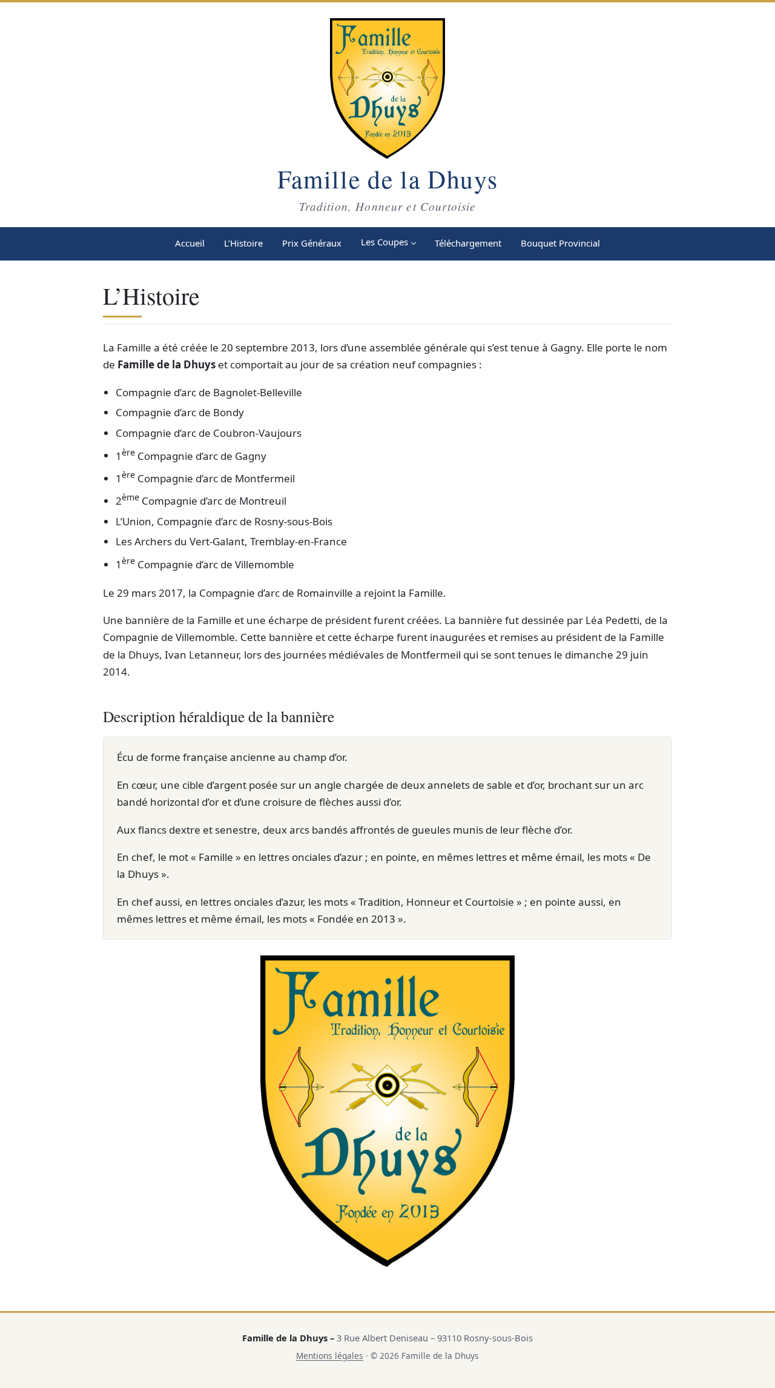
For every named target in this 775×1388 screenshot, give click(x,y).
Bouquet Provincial (560, 243)
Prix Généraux (311, 243)
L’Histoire (243, 243)
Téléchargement (468, 243)
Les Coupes (384, 242)
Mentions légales (329, 1355)
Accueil (190, 243)
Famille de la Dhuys (387, 179)
